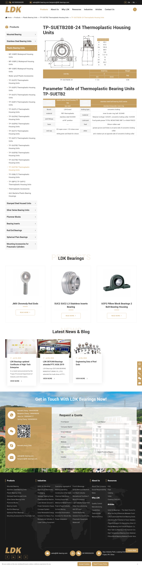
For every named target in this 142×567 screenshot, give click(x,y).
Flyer (109, 490)
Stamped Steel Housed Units (19, 203)
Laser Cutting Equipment (46, 522)
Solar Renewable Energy (46, 513)
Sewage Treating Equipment (46, 496)
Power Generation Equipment (46, 506)
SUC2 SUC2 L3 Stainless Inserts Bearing (71, 305)
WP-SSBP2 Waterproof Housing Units (21, 55)
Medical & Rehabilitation (63, 503)
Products (44, 9)
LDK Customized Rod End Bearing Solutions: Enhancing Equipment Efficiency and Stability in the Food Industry (122, 517)
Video (110, 496)
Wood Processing (79, 499)
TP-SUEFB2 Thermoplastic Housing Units (19, 154)
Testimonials (96, 513)
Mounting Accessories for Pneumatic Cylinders (17, 245)
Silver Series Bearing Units (18, 210)
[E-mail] (139, 368)
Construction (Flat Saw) (63, 493)
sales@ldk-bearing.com (41, 2)
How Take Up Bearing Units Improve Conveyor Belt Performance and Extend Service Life (122, 530)
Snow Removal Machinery (81, 490)
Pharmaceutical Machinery (46, 499)
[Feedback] (139, 383)
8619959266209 (17, 2)
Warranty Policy (97, 517)
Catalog (110, 493)
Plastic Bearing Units (30, 17)
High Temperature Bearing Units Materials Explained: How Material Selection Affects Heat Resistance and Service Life (122, 533)
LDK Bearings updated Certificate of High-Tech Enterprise (20, 364)
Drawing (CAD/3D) (114, 499)
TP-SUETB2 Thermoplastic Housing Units (54, 17)
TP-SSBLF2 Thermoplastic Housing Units (19, 175)
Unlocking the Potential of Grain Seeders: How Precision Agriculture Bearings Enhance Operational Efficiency (122, 520)
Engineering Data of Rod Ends (86, 363)
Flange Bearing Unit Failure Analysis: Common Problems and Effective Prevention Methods (122, 526)
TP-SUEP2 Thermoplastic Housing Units (22, 88)
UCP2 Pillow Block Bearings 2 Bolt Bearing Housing (116, 305)
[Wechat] (139, 378)
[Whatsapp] (139, 363)
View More (16, 381)
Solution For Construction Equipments (81, 516)
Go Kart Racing (60, 509)
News (94, 493)
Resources (76, 9)
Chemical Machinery (62, 496)
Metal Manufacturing (80, 506)
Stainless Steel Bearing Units (19, 41)
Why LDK (65, 9)
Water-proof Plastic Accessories (21, 76)
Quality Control (97, 503)
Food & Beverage (78, 486)
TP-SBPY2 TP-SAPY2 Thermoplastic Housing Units (20, 183)
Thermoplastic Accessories (19, 189)
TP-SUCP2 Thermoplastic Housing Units (18, 81)
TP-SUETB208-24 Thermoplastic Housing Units (87, 17)
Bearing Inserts (13, 223)
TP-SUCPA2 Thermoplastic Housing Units (19, 117)
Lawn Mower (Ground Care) (46, 503)
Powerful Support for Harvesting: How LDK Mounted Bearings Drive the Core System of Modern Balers (122, 523)
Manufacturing (97, 507)
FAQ (109, 486)
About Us (55, 9)
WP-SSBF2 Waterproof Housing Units (21, 70)
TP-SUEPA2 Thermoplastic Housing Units (19, 125)
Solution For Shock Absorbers (64, 516)
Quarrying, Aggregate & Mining (64, 486)
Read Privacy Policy (100, 564)
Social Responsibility (99, 490)
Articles (98, 9)
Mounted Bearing (14, 34)
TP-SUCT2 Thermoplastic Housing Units (18, 132)
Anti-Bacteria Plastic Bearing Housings (20, 194)
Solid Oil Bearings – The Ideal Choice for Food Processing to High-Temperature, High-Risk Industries (122, 510)
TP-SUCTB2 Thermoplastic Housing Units (19, 161)
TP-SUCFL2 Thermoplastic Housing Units (19, 110)
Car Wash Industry (79, 493)
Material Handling (61, 490)
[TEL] (139, 373)
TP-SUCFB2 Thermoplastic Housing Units (19, 146)
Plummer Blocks (14, 217)
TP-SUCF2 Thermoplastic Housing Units (22, 96)
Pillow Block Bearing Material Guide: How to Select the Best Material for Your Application (122, 536)
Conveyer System (43, 509)
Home (10, 17)
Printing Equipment (61, 499)
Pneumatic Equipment (80, 519)
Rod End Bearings (14, 230)
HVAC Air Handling (44, 486)
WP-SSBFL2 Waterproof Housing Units (21, 62)
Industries (88, 9)
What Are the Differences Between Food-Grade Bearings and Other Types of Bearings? (122, 513)
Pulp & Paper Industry (62, 506)
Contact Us (109, 9)
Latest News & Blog (71, 331)
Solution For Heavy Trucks (46, 516)
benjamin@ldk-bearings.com (59, 2)
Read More (24, 312)
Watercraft (76, 522)
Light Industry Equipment (81, 503)
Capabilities (96, 510)
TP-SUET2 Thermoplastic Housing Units (22, 139)
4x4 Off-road (77, 509)
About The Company (99, 486)
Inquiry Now (132, 550)
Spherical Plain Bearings (17, 237)
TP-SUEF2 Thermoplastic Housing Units (22, 103)
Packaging (41, 493)
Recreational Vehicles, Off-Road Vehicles (46, 519)
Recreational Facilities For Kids (81, 496)
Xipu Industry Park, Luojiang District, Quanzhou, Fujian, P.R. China (119, 553)
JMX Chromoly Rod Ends (25, 303)
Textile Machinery (79, 513)
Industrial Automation (62, 513)
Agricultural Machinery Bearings (46, 490)
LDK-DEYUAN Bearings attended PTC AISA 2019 (53, 363)
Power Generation (61, 519)
